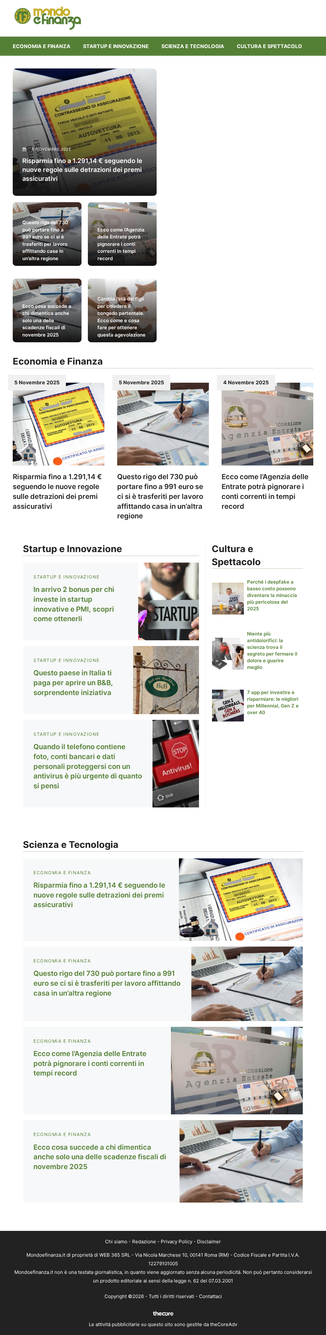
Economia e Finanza (41, 46)
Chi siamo (116, 1242)
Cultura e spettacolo (269, 46)
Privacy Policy (176, 1242)
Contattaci (210, 1296)
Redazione (144, 1242)
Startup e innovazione (116, 46)
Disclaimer (209, 1242)
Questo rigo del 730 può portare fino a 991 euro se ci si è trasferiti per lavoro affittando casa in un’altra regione (160, 496)
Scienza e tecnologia (192, 46)
